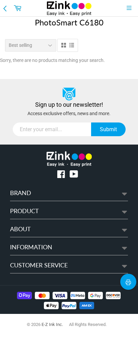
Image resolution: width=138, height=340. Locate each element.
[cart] (18, 8)
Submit (108, 129)
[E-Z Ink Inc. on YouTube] (74, 175)
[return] (5, 8)
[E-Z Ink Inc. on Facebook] (61, 175)
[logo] (69, 8)
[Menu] (131, 8)
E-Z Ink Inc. (52, 324)
